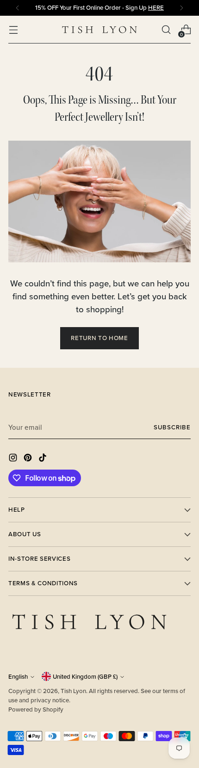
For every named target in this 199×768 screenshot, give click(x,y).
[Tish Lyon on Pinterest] (28, 459)
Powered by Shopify (35, 709)
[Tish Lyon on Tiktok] (43, 459)
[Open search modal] (165, 29)
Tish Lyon (73, 691)
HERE (156, 7)
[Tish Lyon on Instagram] (13, 459)
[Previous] (17, 8)
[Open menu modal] (13, 29)
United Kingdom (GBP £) (85, 676)
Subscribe (172, 427)
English (18, 676)
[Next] (181, 8)
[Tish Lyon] (99, 30)
